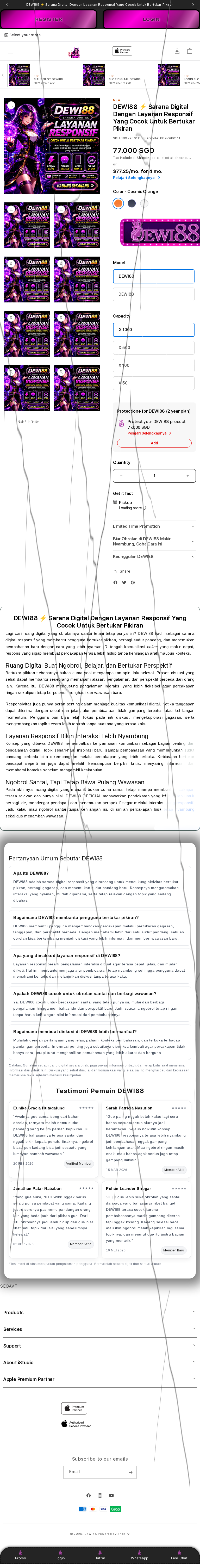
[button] (10, 51)
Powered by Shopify (114, 1534)
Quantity (121, 462)
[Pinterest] (134, 583)
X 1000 (125, 329)
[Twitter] (125, 583)
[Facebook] (116, 583)
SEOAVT (9, 1286)
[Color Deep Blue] (132, 203)
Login (60, 1558)
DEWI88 (126, 276)
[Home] (73, 51)
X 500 (124, 347)
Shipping (144, 158)
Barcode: (152, 138)
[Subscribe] (130, 1472)
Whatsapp (139, 1558)
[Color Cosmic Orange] (118, 203)
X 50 (123, 383)
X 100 (123, 365)
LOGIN (151, 19)
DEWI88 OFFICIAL (83, 796)
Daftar (100, 1558)
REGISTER (48, 19)
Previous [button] (6, 4)
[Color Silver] (144, 203)
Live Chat (179, 1558)
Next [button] (193, 4)
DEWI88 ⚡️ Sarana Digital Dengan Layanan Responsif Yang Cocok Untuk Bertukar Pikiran (100, 5)
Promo (20, 1558)
